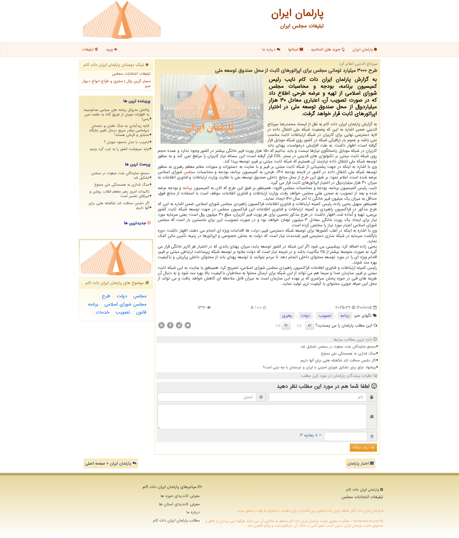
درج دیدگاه (362, 447)
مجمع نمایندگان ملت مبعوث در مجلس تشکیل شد (338, 346)
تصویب (325, 315)
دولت (255, 230)
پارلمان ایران (363, 49)
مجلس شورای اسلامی (125, 304)
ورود (110, 49)
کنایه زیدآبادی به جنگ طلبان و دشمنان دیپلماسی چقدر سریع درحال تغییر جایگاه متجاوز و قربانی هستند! (119, 130)
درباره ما (269, 49)
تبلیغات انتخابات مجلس (131, 74)
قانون (141, 312)
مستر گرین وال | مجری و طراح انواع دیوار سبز (116, 83)
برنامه (187, 188)
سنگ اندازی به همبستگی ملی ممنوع (348, 353)
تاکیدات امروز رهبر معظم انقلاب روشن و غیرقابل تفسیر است (119, 194)
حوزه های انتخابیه (326, 49)
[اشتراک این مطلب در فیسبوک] (170, 325)
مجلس (189, 172)
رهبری (287, 315)
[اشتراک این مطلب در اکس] (188, 325)
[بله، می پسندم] (309, 326)
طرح (305, 177)
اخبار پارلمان (358, 463)
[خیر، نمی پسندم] (286, 326)
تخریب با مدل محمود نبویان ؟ (126, 142)
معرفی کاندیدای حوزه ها (180, 496)
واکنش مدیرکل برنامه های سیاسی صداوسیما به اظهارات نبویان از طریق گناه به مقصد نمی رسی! (116, 114)
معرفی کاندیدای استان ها (179, 504)
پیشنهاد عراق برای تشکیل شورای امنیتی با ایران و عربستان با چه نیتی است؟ (319, 367)
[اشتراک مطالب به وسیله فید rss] (161, 325)
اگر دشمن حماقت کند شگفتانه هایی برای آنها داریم (338, 360)
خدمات (102, 312)
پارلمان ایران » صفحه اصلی (109, 463)
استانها (294, 49)
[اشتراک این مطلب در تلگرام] (179, 325)
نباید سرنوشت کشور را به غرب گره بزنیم (119, 149)
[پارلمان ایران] (122, 20)
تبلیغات (88, 49)
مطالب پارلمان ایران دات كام (176, 520)
